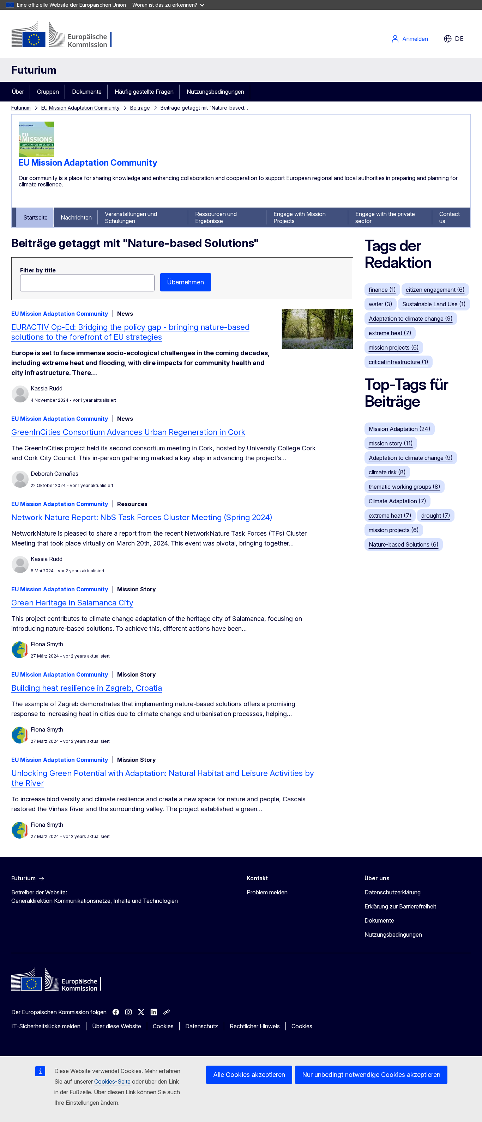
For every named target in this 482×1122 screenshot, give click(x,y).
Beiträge (140, 108)
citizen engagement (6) (435, 289)
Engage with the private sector (385, 217)
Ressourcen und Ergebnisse (216, 217)
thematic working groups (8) (404, 486)
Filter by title (38, 270)
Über (18, 91)
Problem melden (267, 892)
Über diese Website (116, 1026)
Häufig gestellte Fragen (144, 91)
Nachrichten (76, 217)
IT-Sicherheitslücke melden (45, 1026)
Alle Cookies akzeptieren (249, 1074)
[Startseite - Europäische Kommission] (68, 35)
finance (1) (382, 289)
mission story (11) (391, 443)
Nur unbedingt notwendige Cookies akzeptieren (371, 1074)
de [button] (459, 38)
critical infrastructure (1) (398, 361)
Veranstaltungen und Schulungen (131, 217)
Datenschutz (201, 1026)
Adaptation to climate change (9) (411, 318)
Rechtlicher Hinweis (255, 1026)
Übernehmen (185, 282)
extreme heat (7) (390, 333)
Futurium (33, 69)
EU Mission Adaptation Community (80, 108)
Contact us (449, 217)
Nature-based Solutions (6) (404, 544)
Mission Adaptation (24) (399, 428)
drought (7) (435, 515)
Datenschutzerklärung (392, 892)
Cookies (163, 1026)
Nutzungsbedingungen (215, 91)
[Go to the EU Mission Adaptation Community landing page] (36, 154)
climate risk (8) (387, 472)
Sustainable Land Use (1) (434, 304)
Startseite (35, 217)
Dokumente (87, 91)
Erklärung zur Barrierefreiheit (400, 906)
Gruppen (48, 91)
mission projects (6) (394, 347)
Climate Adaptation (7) (397, 501)
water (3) (380, 304)
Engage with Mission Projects (299, 217)
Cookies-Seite (112, 1081)
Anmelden (415, 38)
